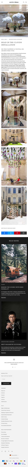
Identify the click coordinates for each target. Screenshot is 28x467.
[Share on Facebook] (4, 233)
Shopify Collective (5, 447)
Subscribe (6, 383)
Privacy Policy (4, 423)
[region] (14, 362)
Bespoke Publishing (5, 443)
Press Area (3, 432)
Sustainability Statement (6, 414)
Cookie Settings (4, 419)
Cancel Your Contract (5, 410)
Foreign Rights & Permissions (7, 440)
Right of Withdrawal (5, 408)
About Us (3, 390)
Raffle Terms (4, 416)
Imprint (3, 397)
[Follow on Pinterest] (8, 451)
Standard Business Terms (6, 421)
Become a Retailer (5, 438)
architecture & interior (15, 39)
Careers (3, 392)
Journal (2, 399)
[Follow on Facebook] (2, 451)
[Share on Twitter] (11, 233)
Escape (3, 284)
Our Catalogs (4, 434)
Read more (3, 297)
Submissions (4, 401)
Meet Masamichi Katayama (11, 344)
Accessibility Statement (6, 425)
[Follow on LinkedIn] (12, 451)
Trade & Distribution (5, 436)
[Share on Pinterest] (17, 233)
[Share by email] (23, 233)
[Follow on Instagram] (5, 451)
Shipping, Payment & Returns (7, 412)
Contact (3, 395)
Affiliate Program (5, 445)
